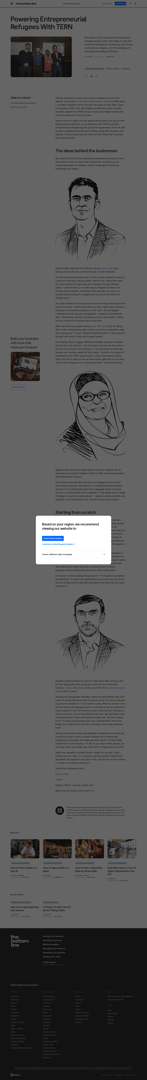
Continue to (58, 544)
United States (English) (53, 538)
